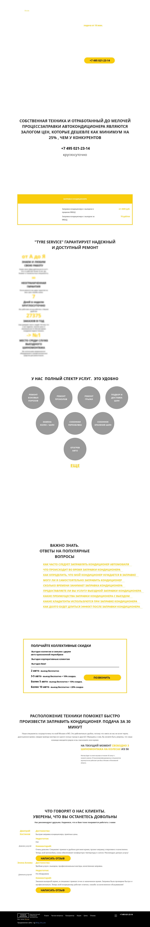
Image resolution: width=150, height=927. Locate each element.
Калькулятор (69, 7)
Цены (85, 7)
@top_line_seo (40, 923)
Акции (78, 7)
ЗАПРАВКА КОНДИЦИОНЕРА (75, 199)
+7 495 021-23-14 (126, 6)
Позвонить (102, 677)
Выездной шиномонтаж (23, 6)
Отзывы (92, 7)
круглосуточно (85, 520)
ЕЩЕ (75, 466)
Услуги (46, 7)
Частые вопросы (57, 7)
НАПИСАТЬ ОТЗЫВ (53, 858)
